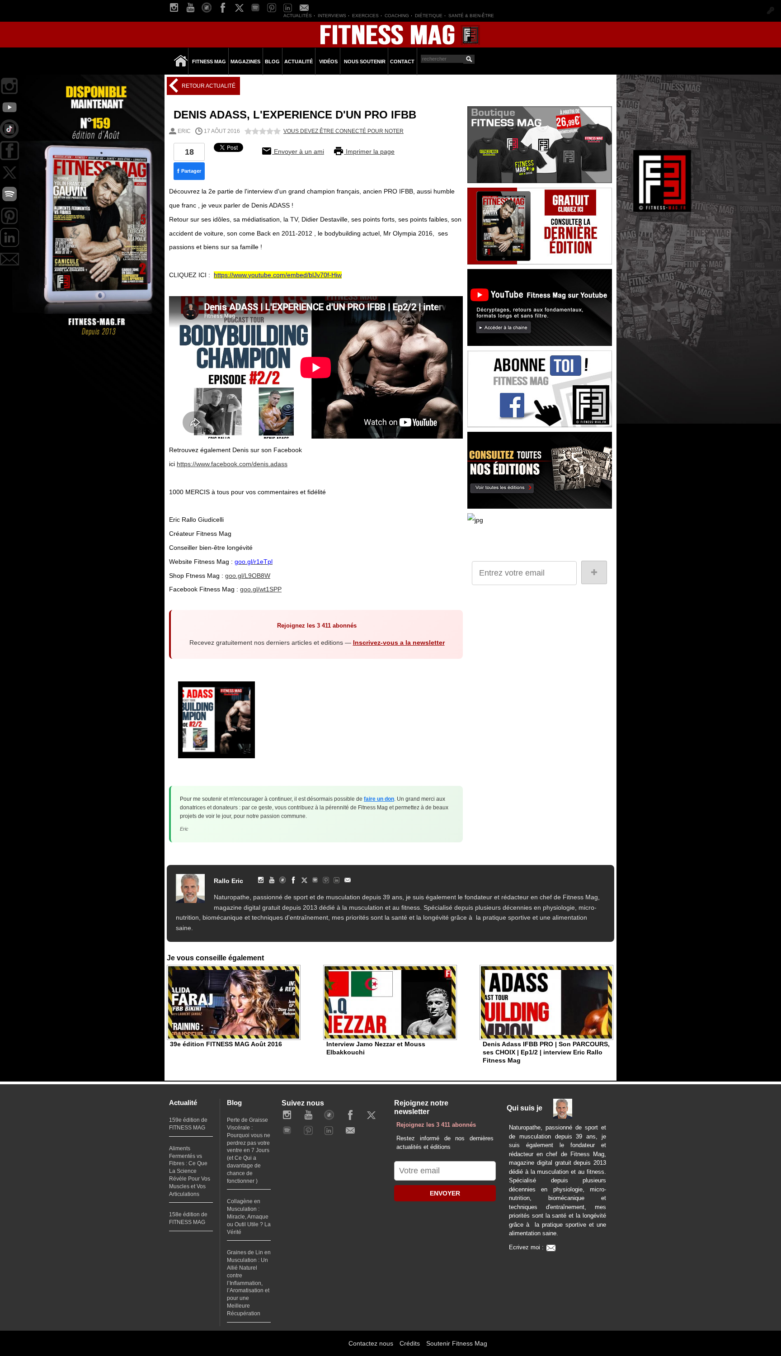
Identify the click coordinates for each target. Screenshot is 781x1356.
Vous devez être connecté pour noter (343, 131)
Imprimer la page (369, 151)
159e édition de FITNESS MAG (188, 1124)
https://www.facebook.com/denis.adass (232, 464)
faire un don (379, 799)
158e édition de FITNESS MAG (188, 1218)
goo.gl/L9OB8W (247, 575)
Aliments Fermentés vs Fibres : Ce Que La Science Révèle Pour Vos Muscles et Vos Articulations (189, 1171)
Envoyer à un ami (298, 151)
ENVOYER (445, 1193)
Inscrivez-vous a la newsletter (399, 642)
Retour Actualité (207, 86)
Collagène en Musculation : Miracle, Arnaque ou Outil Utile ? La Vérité (249, 1216)
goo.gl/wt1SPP (261, 589)
